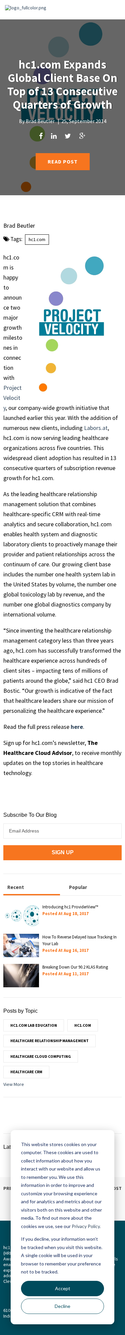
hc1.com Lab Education (33, 1025)
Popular (78, 887)
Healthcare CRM (26, 1071)
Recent (15, 887)
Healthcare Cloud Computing (40, 1056)
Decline (62, 1306)
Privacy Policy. (86, 1226)
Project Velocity (12, 398)
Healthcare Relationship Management (49, 1040)
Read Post (63, 161)
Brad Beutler (40, 121)
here (77, 727)
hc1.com (37, 239)
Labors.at (96, 428)
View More (13, 1084)
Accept (62, 1288)
